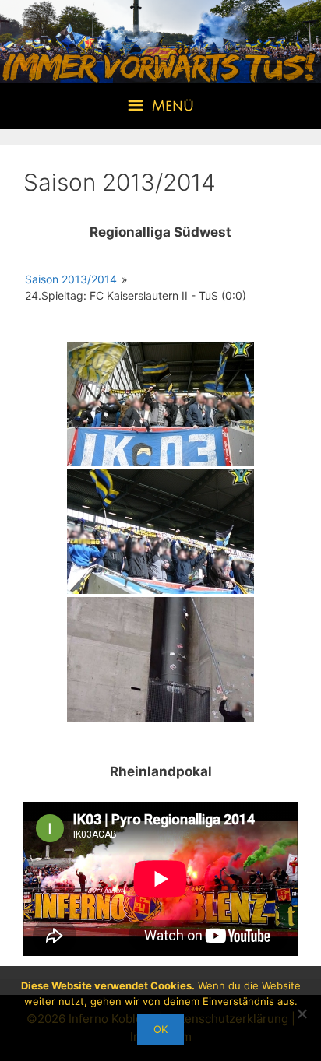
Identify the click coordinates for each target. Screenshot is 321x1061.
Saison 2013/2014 (71, 279)
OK (160, 1029)
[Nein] (301, 1013)
